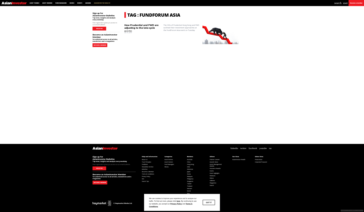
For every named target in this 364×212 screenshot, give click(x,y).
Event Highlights (214, 173)
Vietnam (189, 188)
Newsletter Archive (147, 167)
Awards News (214, 162)
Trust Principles (146, 162)
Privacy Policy (146, 176)
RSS (143, 179)
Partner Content (215, 159)
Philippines (190, 179)
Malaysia (189, 176)
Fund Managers (169, 164)
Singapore (190, 181)
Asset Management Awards (216, 165)
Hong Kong (190, 164)
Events (212, 171)
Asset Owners (168, 162)
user (345, 3)
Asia (188, 193)
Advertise (144, 169)
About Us (144, 159)
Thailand (189, 186)
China (188, 162)
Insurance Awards (215, 168)
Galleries (212, 180)
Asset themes (168, 159)
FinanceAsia (258, 159)
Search (212, 185)
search (338, 3)
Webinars (212, 176)
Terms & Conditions (148, 174)
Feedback (145, 164)
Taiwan (189, 184)
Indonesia (190, 169)
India (188, 167)
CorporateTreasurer (261, 162)
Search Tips (145, 181)
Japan (188, 172)
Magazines (213, 183)
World (189, 191)
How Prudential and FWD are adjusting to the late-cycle (141, 26)
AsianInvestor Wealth (238, 159)
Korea (189, 174)
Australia (189, 159)
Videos (212, 178)
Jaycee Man (128, 31)
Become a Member (148, 172)
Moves (166, 167)
